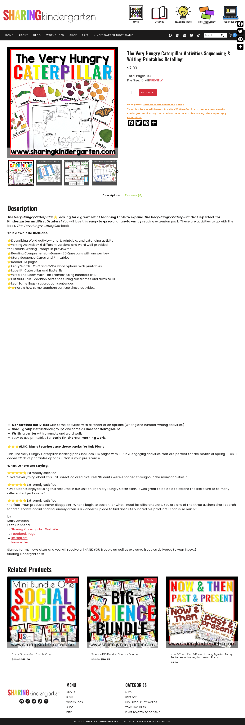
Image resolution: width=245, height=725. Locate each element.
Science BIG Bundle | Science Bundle (114, 654)
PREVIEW (156, 80)
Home (9, 35)
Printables (188, 113)
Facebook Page (23, 533)
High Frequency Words (141, 702)
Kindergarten (136, 113)
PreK (177, 113)
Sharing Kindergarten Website (34, 529)
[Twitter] (240, 31)
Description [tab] (111, 195)
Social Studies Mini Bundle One (31, 654)
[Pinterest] (191, 35)
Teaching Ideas (135, 707)
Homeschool (206, 109)
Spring (180, 104)
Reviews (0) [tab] (134, 195)
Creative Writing (174, 109)
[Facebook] (170, 35)
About (23, 35)
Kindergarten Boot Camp (113, 35)
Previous (8, 172)
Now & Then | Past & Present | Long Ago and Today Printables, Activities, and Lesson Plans (201, 656)
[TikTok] (198, 35)
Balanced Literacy (151, 109)
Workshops (55, 35)
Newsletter (20, 542)
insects (220, 109)
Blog (37, 35)
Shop (73, 35)
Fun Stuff (192, 109)
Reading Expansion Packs (159, 104)
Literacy (131, 697)
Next (117, 172)
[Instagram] (184, 35)
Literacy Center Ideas (160, 113)
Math (128, 692)
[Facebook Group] (177, 35)
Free (85, 35)
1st (136, 109)
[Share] (240, 47)
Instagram (19, 538)
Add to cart (148, 92)
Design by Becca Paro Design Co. (146, 721)
